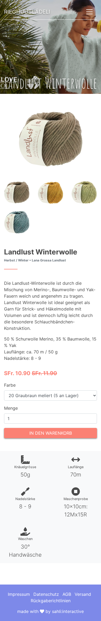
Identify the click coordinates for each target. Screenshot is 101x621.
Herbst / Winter (16, 260)
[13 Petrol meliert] (17, 221)
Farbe (10, 385)
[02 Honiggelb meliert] (50, 192)
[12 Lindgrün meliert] (84, 192)
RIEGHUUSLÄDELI (27, 12)
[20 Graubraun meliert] (17, 192)
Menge (11, 408)
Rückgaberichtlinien (51, 600)
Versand (83, 594)
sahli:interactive (68, 611)
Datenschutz (46, 594)
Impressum (19, 594)
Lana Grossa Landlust (49, 260)
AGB (66, 594)
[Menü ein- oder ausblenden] (89, 11)
